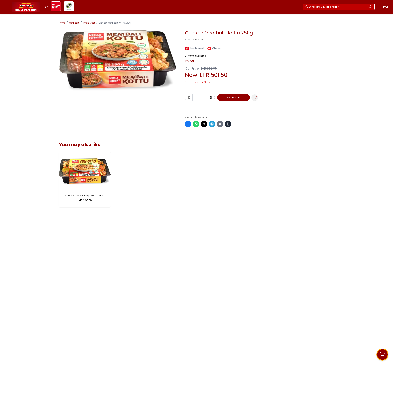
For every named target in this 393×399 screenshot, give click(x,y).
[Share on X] (204, 124)
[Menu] (5, 7)
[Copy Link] (228, 124)
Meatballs (74, 22)
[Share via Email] (220, 124)
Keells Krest (89, 22)
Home (62, 22)
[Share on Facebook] (188, 124)
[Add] (211, 97)
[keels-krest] (56, 10)
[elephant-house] (69, 10)
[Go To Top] (385, 391)
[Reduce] (189, 97)
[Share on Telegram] (212, 124)
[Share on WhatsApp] (196, 124)
